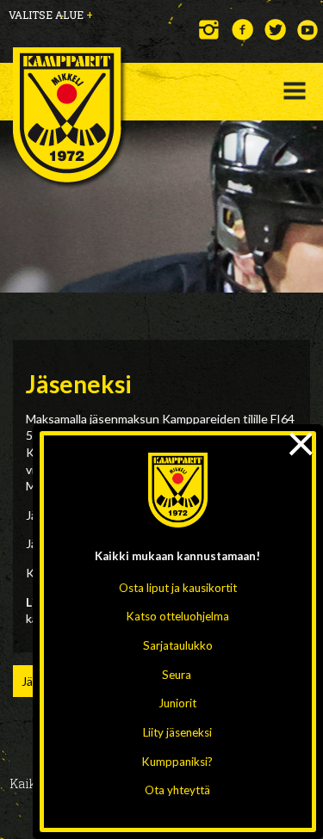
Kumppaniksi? (177, 761)
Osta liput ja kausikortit (178, 588)
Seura (176, 675)
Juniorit (177, 703)
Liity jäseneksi (177, 732)
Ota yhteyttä (177, 790)
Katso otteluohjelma (178, 616)
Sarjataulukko (178, 645)
